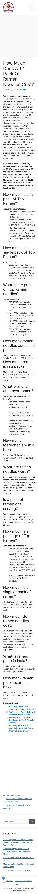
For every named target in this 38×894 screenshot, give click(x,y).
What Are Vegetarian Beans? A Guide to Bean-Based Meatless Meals (16, 851)
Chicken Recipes (13, 795)
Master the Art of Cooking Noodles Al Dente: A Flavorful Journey (22, 720)
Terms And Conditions (23, 881)
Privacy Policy (19, 884)
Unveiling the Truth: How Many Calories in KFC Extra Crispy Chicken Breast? (21, 728)
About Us (9, 881)
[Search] (32, 821)
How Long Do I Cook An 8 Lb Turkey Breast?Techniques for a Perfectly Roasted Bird (18, 842)
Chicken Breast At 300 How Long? (17, 870)
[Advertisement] (19, 35)
